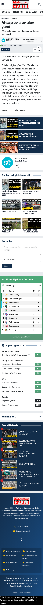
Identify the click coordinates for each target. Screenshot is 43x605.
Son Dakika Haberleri (27, 564)
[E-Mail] (17, 166)
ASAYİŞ (14, 18)
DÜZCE (7, 583)
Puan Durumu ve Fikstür (29, 557)
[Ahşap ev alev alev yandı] (21, 45)
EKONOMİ (7, 581)
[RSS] (21, 540)
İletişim (28, 583)
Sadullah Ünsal (21, 161)
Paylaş (6, 49)
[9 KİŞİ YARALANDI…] (11, 205)
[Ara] (39, 4)
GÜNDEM (6, 12)
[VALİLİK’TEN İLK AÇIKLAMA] (11, 223)
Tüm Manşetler (11, 563)
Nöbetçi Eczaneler (13, 551)
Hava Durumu (31, 551)
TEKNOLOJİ (18, 12)
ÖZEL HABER (31, 12)
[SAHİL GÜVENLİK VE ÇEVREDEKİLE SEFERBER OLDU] (11, 184)
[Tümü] (40, 417)
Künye (35, 583)
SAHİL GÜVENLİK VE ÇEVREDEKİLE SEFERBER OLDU (11, 193)
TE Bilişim (27, 592)
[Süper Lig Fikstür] (40, 346)
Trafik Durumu (11, 556)
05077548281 (23, 527)
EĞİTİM (35, 581)
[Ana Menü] (2, 5)
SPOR (35, 578)
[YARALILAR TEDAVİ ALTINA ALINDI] (31, 205)
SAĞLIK (22, 581)
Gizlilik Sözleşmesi (18, 583)
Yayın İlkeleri (28, 586)
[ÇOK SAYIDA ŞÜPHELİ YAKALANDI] (31, 184)
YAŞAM (29, 581)
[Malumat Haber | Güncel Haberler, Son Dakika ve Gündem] (20, 4)
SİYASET (15, 581)
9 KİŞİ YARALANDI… (9, 212)
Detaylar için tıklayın (21, 337)
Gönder (7, 266)
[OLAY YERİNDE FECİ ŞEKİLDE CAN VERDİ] (31, 223)
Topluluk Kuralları (16, 586)
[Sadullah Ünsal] (7, 162)
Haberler (5, 18)
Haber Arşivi (10, 570)
